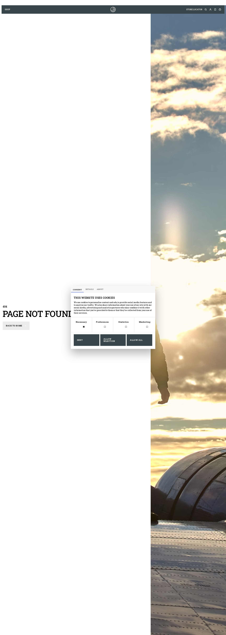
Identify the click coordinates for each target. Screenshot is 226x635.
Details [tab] (89, 289)
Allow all (136, 340)
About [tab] (100, 289)
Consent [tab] (77, 289)
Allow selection (109, 340)
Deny (80, 340)
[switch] (102, 327)
